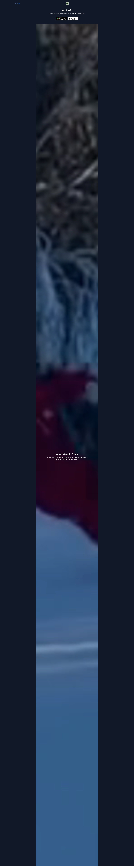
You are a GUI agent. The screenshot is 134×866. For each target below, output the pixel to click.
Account (17, 3)
